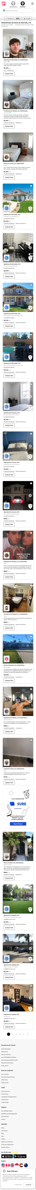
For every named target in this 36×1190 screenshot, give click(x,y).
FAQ (2, 1136)
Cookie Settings (4, 1102)
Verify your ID (4, 1065)
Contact (3, 1119)
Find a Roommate (5, 1049)
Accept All (28, 1184)
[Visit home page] (4, 3)
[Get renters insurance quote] (18, 808)
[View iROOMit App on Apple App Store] (7, 1157)
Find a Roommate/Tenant (8, 1077)
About (2, 1128)
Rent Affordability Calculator (8, 1057)
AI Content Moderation (7, 1144)
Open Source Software (7, 1141)
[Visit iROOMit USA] (3, 1166)
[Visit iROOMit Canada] (8, 1166)
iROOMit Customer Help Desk (9, 1113)
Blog (2, 1133)
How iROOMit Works (6, 1111)
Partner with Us (5, 1147)
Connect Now (9, 73)
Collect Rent (4, 1079)
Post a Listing (4, 1074)
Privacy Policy (4, 1094)
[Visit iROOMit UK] (12, 1166)
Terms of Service (5, 1091)
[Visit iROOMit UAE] (21, 1166)
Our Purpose (4, 1130)
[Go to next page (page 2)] (27, 1034)
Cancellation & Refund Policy (9, 1097)
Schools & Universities (7, 1063)
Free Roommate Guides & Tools (9, 1060)
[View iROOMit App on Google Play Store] (19, 1157)
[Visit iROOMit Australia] (26, 1166)
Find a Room (4, 1051)
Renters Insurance (6, 1054)
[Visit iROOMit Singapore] (17, 1166)
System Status (5, 1116)
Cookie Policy (4, 1099)
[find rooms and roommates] (18, 4)
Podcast (3, 1139)
